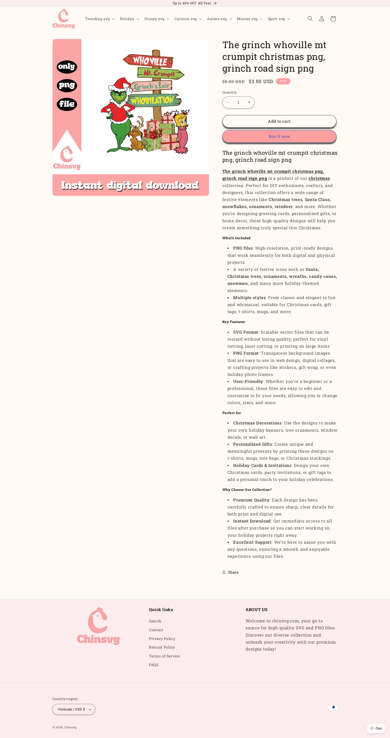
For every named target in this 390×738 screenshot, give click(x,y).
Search (155, 621)
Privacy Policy (162, 638)
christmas (319, 178)
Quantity (229, 92)
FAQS (153, 664)
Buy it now (279, 136)
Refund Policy (162, 647)
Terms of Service (164, 656)
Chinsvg (70, 727)
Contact (156, 629)
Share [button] (233, 572)
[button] (99, 18)
